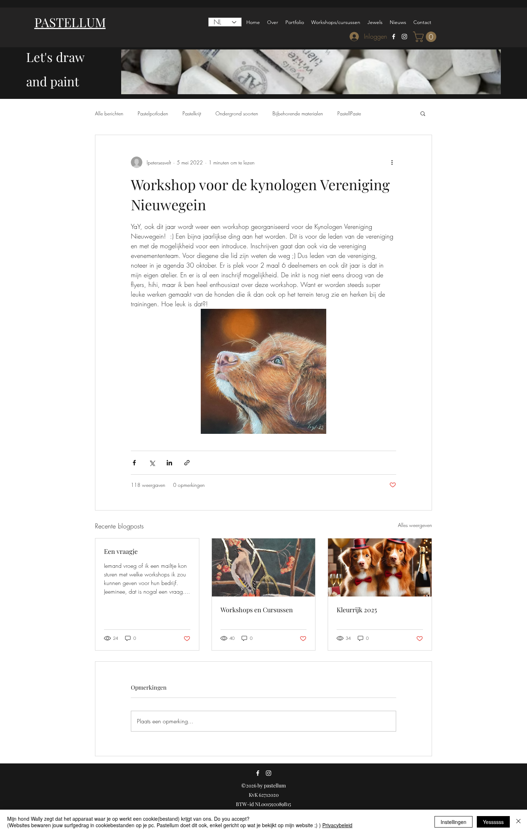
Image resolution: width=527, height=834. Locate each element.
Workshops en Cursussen (256, 609)
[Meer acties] (392, 162)
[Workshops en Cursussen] (263, 567)
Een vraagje (121, 551)
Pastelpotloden (153, 113)
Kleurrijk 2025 (357, 609)
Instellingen (453, 821)
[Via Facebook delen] (134, 462)
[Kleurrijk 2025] (380, 567)
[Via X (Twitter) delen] (151, 462)
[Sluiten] (518, 821)
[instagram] (404, 36)
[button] (426, 37)
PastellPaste (349, 113)
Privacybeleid (337, 825)
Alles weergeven (415, 525)
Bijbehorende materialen (297, 113)
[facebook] (393, 36)
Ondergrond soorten (236, 113)
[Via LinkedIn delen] (169, 462)
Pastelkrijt (191, 113)
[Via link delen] (187, 462)
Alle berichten (109, 113)
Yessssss (493, 821)
